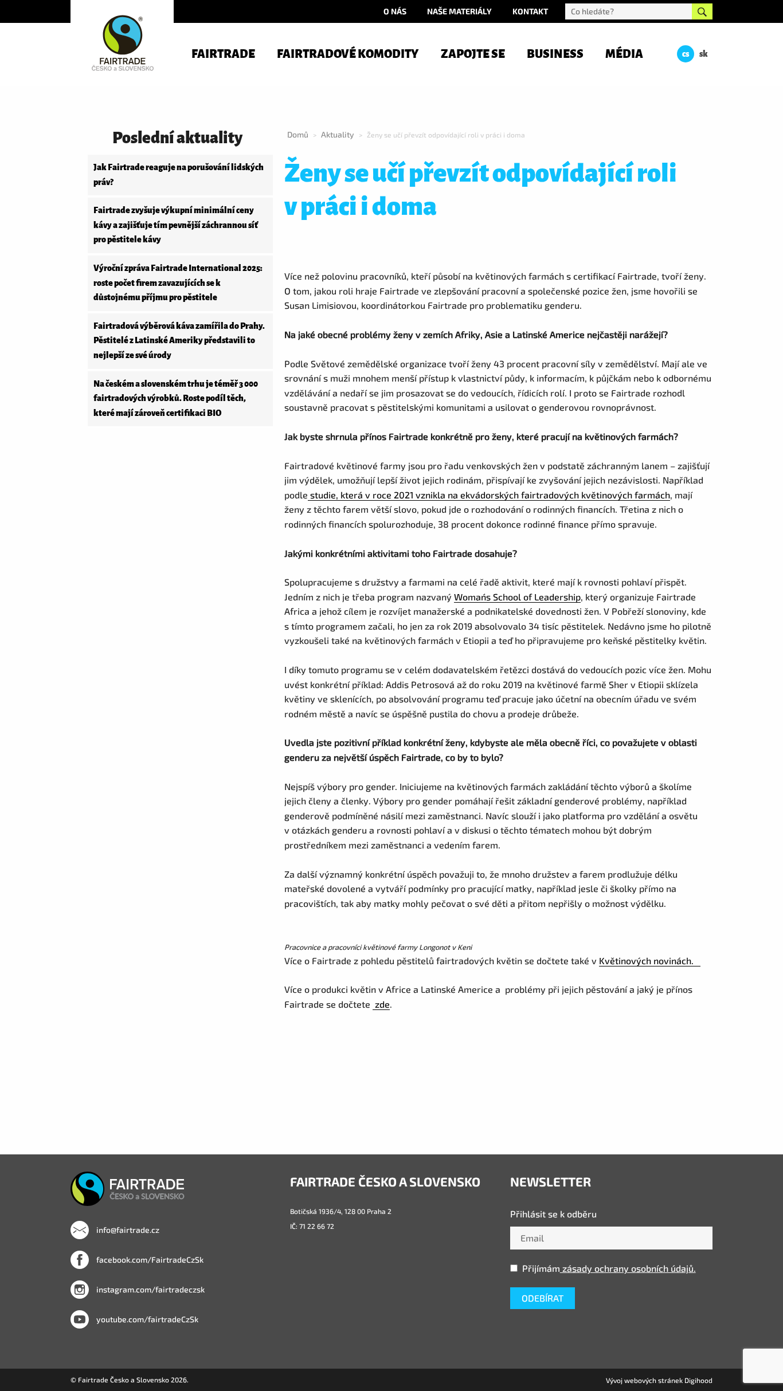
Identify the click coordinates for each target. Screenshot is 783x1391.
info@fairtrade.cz (127, 1230)
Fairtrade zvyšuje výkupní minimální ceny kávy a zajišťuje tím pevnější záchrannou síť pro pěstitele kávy (175, 225)
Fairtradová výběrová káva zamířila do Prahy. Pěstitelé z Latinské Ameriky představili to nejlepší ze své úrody (179, 340)
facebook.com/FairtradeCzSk (149, 1259)
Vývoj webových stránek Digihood (659, 1380)
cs (685, 53)
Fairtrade (223, 54)
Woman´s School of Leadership (517, 596)
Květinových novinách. (649, 960)
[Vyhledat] (702, 11)
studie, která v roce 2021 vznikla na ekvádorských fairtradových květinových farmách (489, 494)
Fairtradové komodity (347, 54)
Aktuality (337, 134)
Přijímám (609, 1268)
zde (381, 1004)
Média (624, 54)
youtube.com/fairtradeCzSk (146, 1319)
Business (555, 54)
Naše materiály (459, 11)
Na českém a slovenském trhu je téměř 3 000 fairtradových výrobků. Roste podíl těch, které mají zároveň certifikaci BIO (175, 398)
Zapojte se (473, 54)
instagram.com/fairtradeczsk (150, 1289)
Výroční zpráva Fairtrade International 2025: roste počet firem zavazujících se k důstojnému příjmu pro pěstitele (178, 283)
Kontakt (530, 11)
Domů (297, 134)
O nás (394, 11)
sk (703, 53)
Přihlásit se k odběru (553, 1213)
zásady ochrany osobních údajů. (628, 1268)
